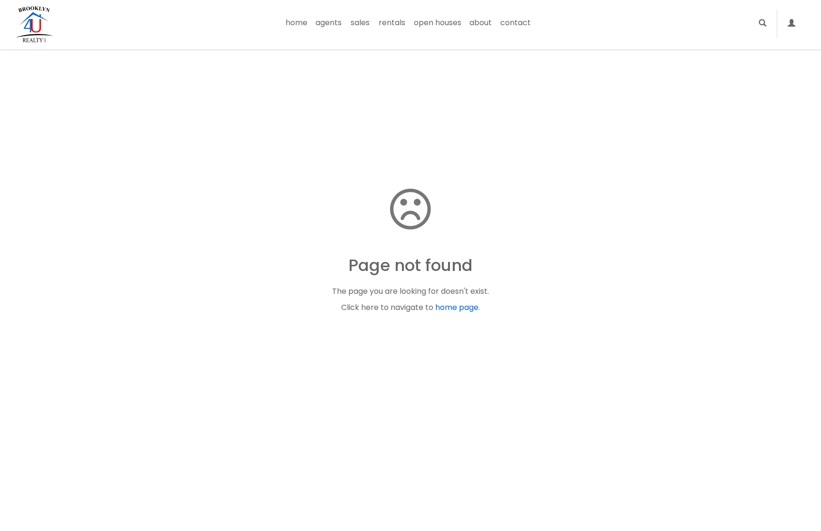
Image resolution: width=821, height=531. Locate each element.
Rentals (392, 22)
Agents (328, 22)
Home (296, 22)
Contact (515, 22)
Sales (360, 22)
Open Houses (437, 22)
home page (456, 307)
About (480, 22)
